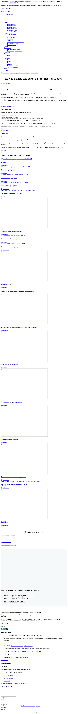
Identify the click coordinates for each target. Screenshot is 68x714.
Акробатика (10, 40)
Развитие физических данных (11, 231)
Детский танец (11, 34)
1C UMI (10, 686)
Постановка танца (12, 43)
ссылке (31, 3)
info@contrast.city (5, 11)
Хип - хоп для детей (8, 170)
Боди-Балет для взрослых (10, 364)
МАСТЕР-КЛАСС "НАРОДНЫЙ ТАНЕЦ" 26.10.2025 (26, 651)
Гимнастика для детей (9, 186)
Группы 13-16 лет (12, 30)
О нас (2, 129)
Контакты (7, 70)
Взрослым (7, 58)
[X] (7, 629)
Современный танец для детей (11, 239)
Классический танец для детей (11, 193)
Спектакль (7, 52)
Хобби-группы (11, 45)
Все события (4, 660)
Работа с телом (11, 62)
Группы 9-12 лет (12, 28)
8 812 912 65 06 (12, 3)
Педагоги (6, 46)
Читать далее (4, 623)
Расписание (7, 48)
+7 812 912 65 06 (5, 8)
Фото (5, 54)
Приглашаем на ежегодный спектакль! (22, 646)
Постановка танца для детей (11, 247)
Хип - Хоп (10, 39)
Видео (9, 55)
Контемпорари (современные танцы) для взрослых (19, 327)
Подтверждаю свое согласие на (21, 706)
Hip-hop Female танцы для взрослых (14, 485)
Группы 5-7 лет (11, 25)
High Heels (4, 522)
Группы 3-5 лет (11, 24)
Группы (6, 22)
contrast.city (7, 681)
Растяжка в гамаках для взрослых (13, 477)
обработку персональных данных (30, 706)
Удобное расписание (6, 542)
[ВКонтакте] (1, 629)
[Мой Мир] (5, 629)
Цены (5, 57)
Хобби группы (11, 31)
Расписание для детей (13, 49)
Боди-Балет (10, 61)
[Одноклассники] (3, 629)
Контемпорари (11, 59)
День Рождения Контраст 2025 (19, 657)
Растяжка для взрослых (9, 439)
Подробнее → (5, 165)
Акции (6, 68)
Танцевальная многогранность (8, 545)
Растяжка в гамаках (12, 65)
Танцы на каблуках (12, 67)
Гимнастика (10, 36)
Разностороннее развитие (7, 538)
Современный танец (13, 37)
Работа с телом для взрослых (11, 402)
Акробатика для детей (9, 178)
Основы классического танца (15, 42)
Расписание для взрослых (14, 51)
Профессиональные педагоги (8, 535)
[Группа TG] (4, 17)
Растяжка (10, 64)
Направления (8, 33)
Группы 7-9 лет (11, 27)
